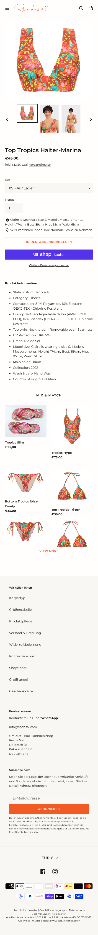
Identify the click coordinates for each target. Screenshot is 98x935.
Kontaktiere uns (21, 656)
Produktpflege (20, 621)
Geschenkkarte (21, 691)
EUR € (47, 858)
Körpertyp (17, 598)
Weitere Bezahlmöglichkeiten (49, 265)
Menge (9, 199)
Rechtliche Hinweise (25, 910)
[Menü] (7, 8)
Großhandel (18, 679)
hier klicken (31, 832)
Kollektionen (59, 913)
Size (7, 179)
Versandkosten (40, 164)
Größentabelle (20, 610)
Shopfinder (18, 668)
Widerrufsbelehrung (25, 645)
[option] (27, 113)
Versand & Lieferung (25, 633)
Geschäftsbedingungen (53, 910)
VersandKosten (71, 920)
